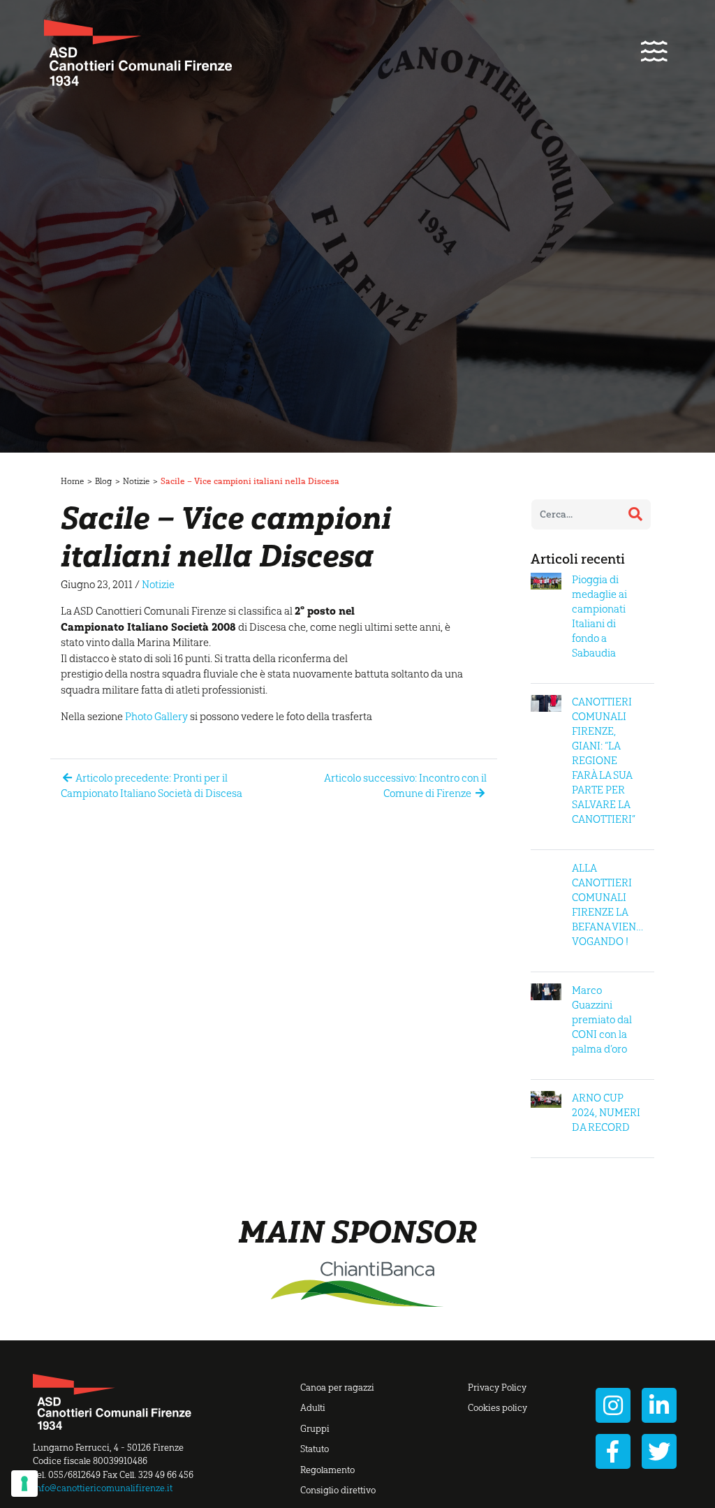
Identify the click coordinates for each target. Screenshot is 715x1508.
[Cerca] (635, 514)
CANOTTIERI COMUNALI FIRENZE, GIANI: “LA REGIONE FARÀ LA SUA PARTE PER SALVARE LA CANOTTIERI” (603, 761)
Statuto (314, 1449)
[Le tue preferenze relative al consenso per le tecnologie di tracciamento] (24, 1483)
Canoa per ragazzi (337, 1387)
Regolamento (327, 1470)
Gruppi (315, 1428)
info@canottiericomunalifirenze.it (102, 1488)
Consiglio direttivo (338, 1490)
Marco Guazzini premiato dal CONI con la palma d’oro (602, 1019)
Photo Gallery (156, 716)
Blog (103, 481)
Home (72, 481)
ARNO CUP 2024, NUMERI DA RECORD (606, 1113)
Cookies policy (497, 1408)
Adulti (312, 1408)
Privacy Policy (497, 1387)
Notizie (136, 481)
